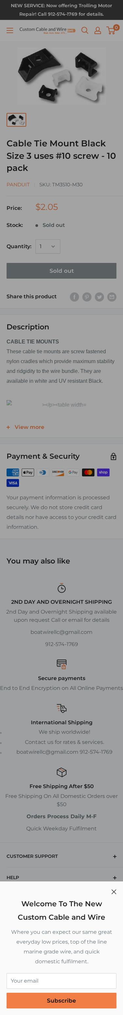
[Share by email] (111, 297)
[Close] (114, 891)
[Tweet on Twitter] (99, 297)
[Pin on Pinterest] (87, 297)
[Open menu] (10, 30)
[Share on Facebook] (74, 297)
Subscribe (61, 1000)
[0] (111, 30)
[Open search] (85, 30)
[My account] (97, 30)
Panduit (18, 184)
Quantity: (19, 246)
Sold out (62, 271)
